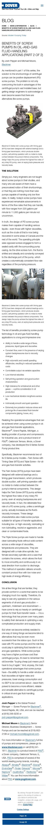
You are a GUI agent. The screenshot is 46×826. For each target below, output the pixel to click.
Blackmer (6, 64)
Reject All (23, 816)
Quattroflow (18, 772)
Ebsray (36, 765)
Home (4, 26)
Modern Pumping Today (17, 35)
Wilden (5, 775)
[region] (23, 806)
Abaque (5, 765)
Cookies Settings (23, 810)
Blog (32, 26)
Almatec (15, 765)
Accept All (23, 822)
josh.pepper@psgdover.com (15, 717)
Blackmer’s (25, 723)
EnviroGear (7, 768)
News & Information (18, 26)
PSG (40, 750)
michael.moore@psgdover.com (24, 734)
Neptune (6, 772)
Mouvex (36, 768)
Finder (17, 768)
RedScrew (31, 772)
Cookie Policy (27, 805)
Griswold (26, 768)
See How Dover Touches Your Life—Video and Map (20, 9)
